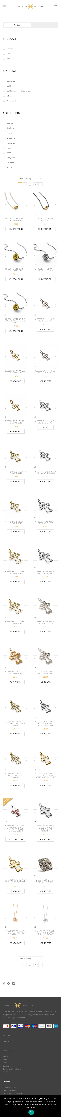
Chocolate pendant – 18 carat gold (15, 220)
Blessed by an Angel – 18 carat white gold (45, 372)
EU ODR (6, 1072)
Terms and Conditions (12, 1069)
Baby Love (11, 157)
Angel (9, 152)
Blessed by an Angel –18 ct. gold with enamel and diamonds (45, 775)
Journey (10, 123)
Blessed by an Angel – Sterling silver (45, 320)
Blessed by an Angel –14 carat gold (16, 372)
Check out (7, 1062)
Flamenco (11, 143)
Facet (9, 148)
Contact (6, 1066)
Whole (9, 167)
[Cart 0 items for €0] (54, 7)
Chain (9, 53)
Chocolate (11, 138)
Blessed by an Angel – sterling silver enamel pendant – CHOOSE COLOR (16, 828)
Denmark (7, 1041)
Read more (45, 427)
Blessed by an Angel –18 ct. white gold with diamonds (45, 724)
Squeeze (10, 162)
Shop (5, 1059)
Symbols (10, 128)
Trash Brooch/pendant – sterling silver (45, 881)
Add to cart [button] (45, 329)
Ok (31, 1112)
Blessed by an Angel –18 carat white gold (45, 472)
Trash (9, 133)
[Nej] (57, 1105)
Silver (9, 96)
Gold (9, 86)
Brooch (10, 49)
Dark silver (11, 81)
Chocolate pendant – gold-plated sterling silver (15, 321)
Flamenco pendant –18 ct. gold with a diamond (16, 933)
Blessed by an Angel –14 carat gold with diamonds (16, 724)
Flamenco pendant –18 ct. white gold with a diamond (45, 933)
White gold (11, 101)
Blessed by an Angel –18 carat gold (16, 422)
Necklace (10, 58)
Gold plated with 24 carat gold (19, 91)
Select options (16, 229)
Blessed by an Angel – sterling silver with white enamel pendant (45, 828)
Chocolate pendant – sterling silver (45, 270)
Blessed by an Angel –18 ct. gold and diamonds (16, 775)
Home (5, 1056)
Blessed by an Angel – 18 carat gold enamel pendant (16, 881)
